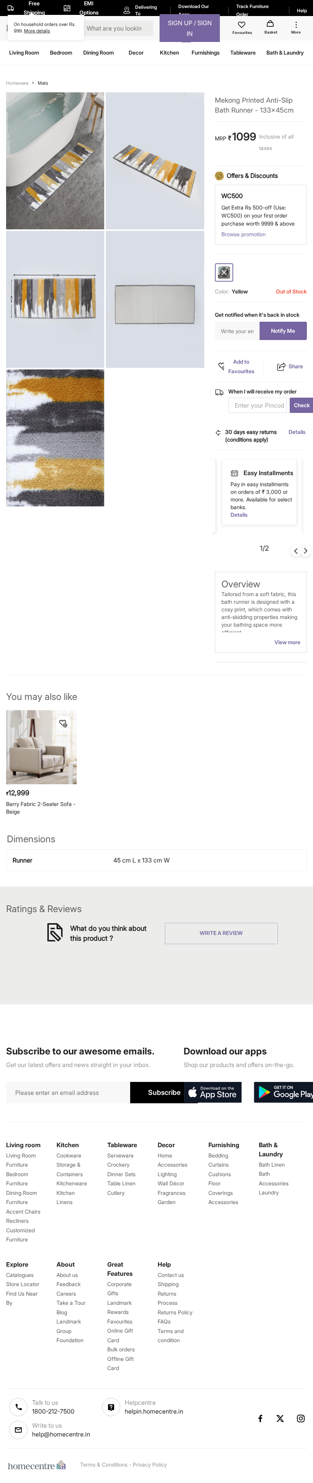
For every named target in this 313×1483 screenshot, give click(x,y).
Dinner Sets (121, 1174)
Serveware (120, 1155)
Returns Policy (175, 1312)
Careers (66, 1293)
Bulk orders (121, 1349)
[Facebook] (260, 1418)
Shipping (168, 1284)
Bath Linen (272, 1164)
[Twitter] (280, 1418)
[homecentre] (38, 1465)
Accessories (223, 1202)
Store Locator (22, 1284)
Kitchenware (71, 1183)
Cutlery (115, 1193)
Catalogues (20, 1275)
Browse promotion (243, 234)
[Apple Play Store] (213, 1092)
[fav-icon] (242, 26)
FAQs (164, 1321)
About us (67, 1275)
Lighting (167, 1174)
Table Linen (121, 1183)
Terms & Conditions (103, 1464)
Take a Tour (71, 1302)
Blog (61, 1312)
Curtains (218, 1164)
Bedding (218, 1155)
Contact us (171, 1275)
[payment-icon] (234, 473)
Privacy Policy (150, 1464)
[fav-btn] (63, 723)
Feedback (68, 1284)
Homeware (17, 83)
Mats (43, 83)
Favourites (119, 1321)
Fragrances (172, 1193)
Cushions (219, 1174)
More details (37, 31)
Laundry (269, 1192)
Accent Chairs (23, 1211)
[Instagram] (301, 1418)
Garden (167, 1202)
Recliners (17, 1220)
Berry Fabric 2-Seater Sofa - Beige (41, 808)
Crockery (118, 1164)
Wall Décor (171, 1183)
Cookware (68, 1155)
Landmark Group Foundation (70, 1330)
